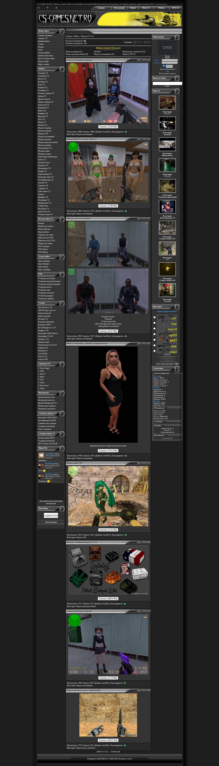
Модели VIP (43, 134)
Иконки (41, 223)
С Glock (41, 382)
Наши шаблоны (44, 229)
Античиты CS (43, 76)
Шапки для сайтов (45, 243)
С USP (40, 380)
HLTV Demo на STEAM (47, 444)
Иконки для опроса (45, 226)
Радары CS (42, 171)
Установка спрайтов (46, 298)
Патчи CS (42, 160)
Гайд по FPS (43, 359)
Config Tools (43, 206)
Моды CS (42, 122)
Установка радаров (45, 296)
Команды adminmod (46, 322)
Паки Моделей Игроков (47, 157)
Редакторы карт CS (46, 177)
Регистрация (119, 8)
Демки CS (42, 96)
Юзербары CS (43, 200)
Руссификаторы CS (46, 180)
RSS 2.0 (175, 8)
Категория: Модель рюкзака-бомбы (81, 606)
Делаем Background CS (47, 403)
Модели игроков (44, 131)
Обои (40, 50)
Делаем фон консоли (46, 400)
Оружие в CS (43, 339)
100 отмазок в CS (45, 307)
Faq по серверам (44, 429)
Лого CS (41, 119)
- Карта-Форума (160, 4)
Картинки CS (43, 108)
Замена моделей (44, 313)
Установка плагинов (46, 293)
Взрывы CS (42, 87)
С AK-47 (41, 374)
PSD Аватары (43, 246)
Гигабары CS (43, 90)
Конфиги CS (43, 113)
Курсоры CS (43, 116)
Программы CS (44, 168)
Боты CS (41, 85)
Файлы (161, 8)
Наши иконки (43, 232)
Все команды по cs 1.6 (47, 327)
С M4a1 (41, 377)
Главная (101, 8)
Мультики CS (43, 209)
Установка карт (44, 290)
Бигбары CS (43, 82)
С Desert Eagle (43, 368)
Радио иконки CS (45, 174)
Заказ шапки (43, 267)
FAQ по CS (42, 356)
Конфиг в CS (43, 330)
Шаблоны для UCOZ (46, 240)
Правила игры (43, 342)
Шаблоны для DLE (45, 238)
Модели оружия (44, 139)
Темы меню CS (44, 191)
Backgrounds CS (44, 203)
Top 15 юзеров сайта (46, 58)
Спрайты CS (43, 188)
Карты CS (42, 110)
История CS (43, 319)
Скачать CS (42, 38)
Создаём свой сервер (46, 426)
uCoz (130, 759)
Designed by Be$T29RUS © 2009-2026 (102, 759)
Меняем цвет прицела (46, 406)
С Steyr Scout (43, 385)
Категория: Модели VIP (76, 537)
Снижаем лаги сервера (47, 423)
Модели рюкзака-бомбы (48, 142)
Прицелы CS (43, 165)
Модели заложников (46, 136)
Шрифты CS (43, 197)
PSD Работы (43, 249)
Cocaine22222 (167, 438)
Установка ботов (44, 287)
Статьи (40, 44)
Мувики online (44, 151)
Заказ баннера (43, 264)
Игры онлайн (43, 61)
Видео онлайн (43, 64)
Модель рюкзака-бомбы (75, 54)
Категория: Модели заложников (80, 134)
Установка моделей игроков (49, 281)
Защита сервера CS (45, 102)
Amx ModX (42, 353)
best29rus (107, 132)
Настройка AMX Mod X (48, 333)
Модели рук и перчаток (131, 51)
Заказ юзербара (44, 269)
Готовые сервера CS (46, 93)
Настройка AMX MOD (47, 417)
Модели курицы (44, 145)
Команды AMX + (45, 325)
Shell (96, 51)
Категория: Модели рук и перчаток (81, 748)
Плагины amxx (44, 162)
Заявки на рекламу (45, 55)
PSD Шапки (43, 252)
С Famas (41, 388)
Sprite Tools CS (44, 211)
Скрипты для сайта (45, 235)
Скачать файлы (44, 53)
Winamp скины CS (45, 214)
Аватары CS (43, 73)
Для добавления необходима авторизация (51, 502)
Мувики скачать (44, 154)
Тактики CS (42, 351)
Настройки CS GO (45, 336)
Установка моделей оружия (49, 284)
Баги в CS (42, 79)
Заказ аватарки (44, 261)
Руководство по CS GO (47, 345)
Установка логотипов (46, 278)
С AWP (41, 371)
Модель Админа (44, 128)
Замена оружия (44, 316)
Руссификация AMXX (47, 420)
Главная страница (45, 35)
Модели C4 (42, 125)
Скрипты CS (43, 185)
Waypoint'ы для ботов (46, 409)
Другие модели (44, 99)
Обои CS (146, 8)
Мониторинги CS (45, 148)
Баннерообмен (44, 41)
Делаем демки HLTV (46, 438)
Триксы (41, 194)
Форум (133, 8)
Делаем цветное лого (46, 397)
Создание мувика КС (46, 441)
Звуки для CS (43, 105)
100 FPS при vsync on (46, 310)
